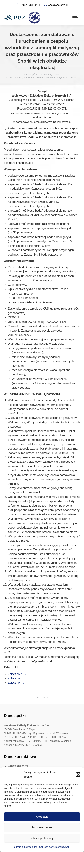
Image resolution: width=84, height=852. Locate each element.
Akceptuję (42, 816)
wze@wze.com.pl (58, 5)
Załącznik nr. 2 (17, 673)
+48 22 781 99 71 (30, 5)
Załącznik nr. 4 (17, 682)
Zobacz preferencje (42, 838)
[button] (78, 775)
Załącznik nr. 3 (17, 678)
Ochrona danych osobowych (54, 847)
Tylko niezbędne (42, 827)
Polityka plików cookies (25, 847)
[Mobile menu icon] (75, 17)
